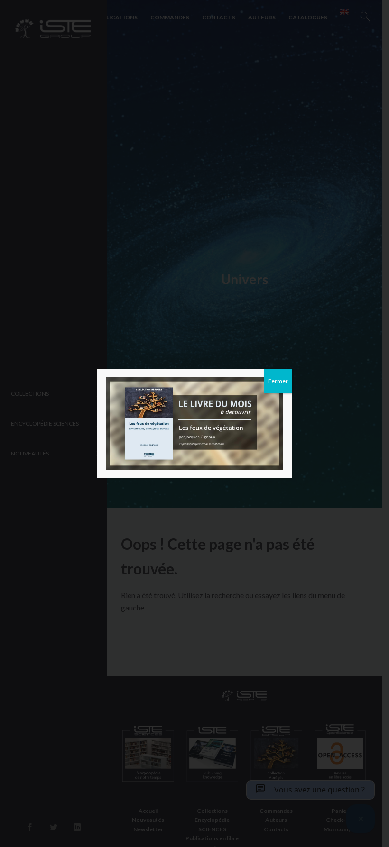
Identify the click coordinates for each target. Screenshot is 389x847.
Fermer (278, 380)
